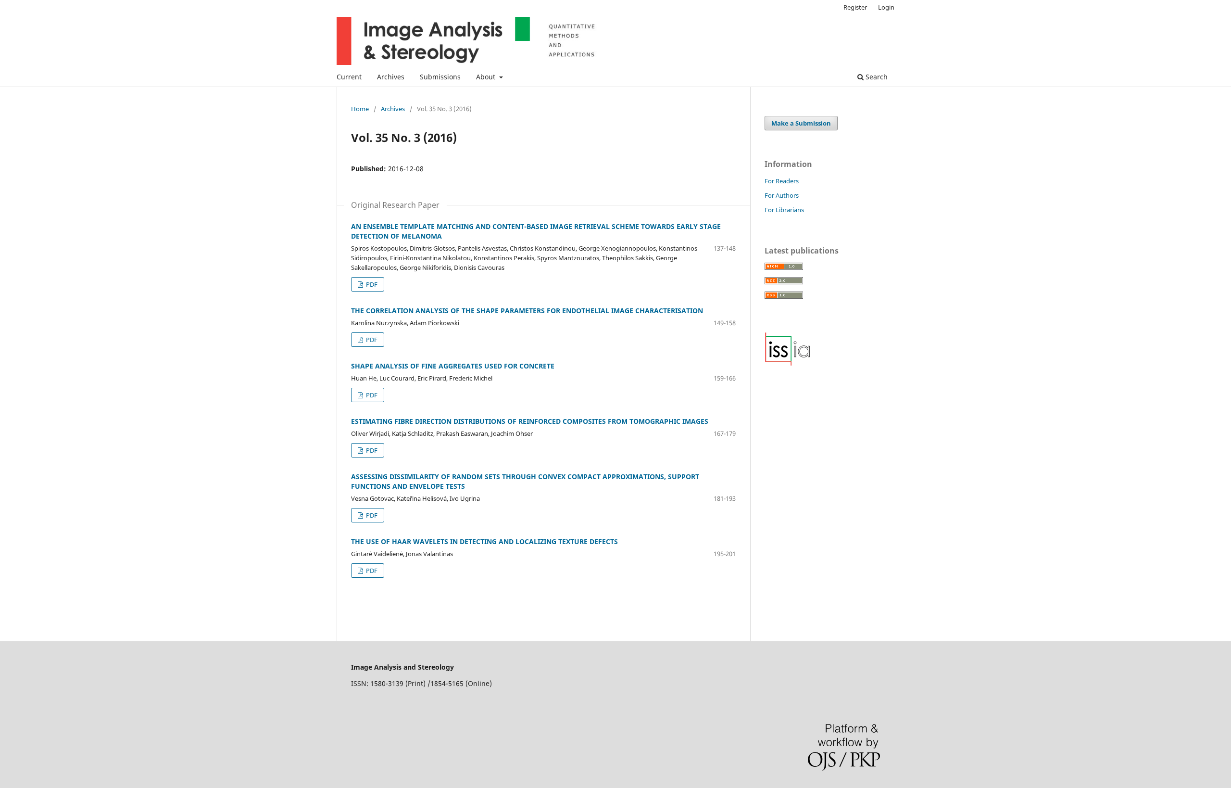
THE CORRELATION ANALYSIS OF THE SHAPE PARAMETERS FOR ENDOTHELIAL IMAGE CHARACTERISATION (527, 310)
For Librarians (784, 209)
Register (855, 7)
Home (360, 108)
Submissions (440, 76)
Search (876, 76)
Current (349, 76)
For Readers (782, 181)
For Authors (782, 195)
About (486, 76)
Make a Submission (801, 123)
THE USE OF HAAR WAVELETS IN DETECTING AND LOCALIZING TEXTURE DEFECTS (484, 541)
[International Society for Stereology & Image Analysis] (788, 363)
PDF (370, 284)
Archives (390, 76)
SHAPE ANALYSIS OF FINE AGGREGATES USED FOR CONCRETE (452, 365)
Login (886, 7)
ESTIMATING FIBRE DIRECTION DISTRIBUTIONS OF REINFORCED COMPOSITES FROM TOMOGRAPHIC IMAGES (529, 421)
